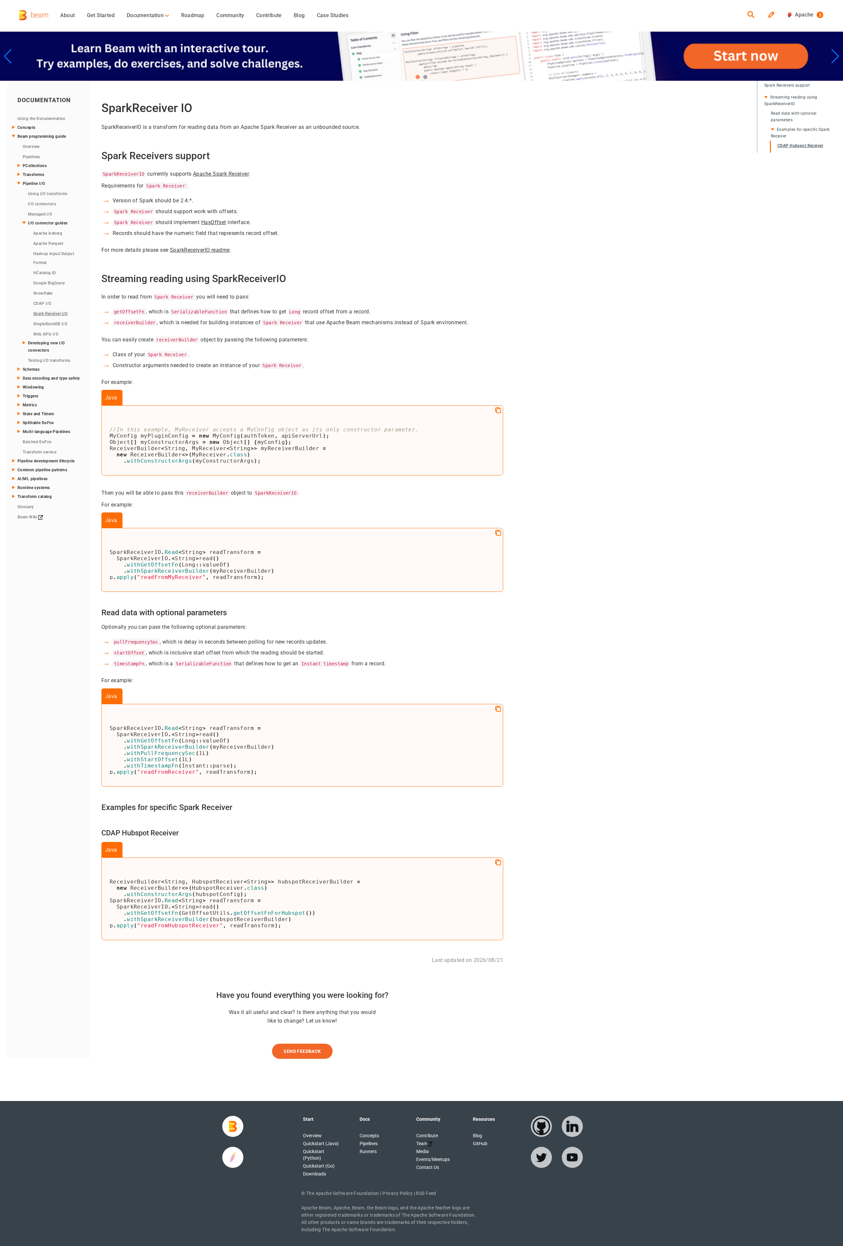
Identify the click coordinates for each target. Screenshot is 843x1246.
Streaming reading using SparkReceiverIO (790, 100)
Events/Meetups (433, 1159)
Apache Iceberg (47, 233)
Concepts (369, 1135)
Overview (31, 146)
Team (421, 1143)
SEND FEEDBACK (302, 1051)
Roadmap (192, 15)
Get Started (101, 15)
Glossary (25, 507)
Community (230, 15)
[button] (418, 77)
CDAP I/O (42, 303)
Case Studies (332, 15)
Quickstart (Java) (321, 1143)
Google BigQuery (49, 283)
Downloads (314, 1173)
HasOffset (213, 222)
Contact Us (427, 1167)
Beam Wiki (27, 517)
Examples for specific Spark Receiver (800, 132)
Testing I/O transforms (49, 360)
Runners (368, 1151)
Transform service (39, 452)
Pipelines (31, 157)
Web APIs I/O (45, 334)
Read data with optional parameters (794, 116)
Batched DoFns (37, 442)
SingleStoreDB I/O (50, 324)
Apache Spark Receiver (221, 174)
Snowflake (43, 293)
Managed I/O (40, 214)
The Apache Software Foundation (342, 1193)
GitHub (480, 1143)
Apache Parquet (48, 243)
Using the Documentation (41, 118)
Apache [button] (802, 15)
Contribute (269, 15)
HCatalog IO (44, 273)
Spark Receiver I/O (50, 313)
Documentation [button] (146, 15)
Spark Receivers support (787, 85)
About (67, 15)
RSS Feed (426, 1193)
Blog (299, 15)
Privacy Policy (397, 1193)
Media (422, 1151)
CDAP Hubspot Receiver (800, 145)
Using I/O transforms (48, 193)
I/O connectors (42, 204)
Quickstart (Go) (319, 1166)
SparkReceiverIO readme (200, 250)
